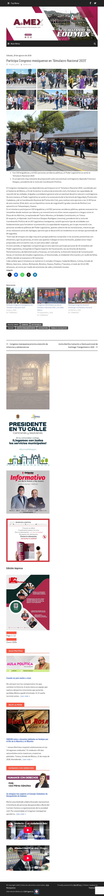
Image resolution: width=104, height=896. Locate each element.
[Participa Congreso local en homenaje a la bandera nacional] (82, 295)
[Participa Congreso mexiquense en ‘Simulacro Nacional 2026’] (20, 295)
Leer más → (25, 696)
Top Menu (15, 3)
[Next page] (13, 633)
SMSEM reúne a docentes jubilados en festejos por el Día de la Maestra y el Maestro (27, 740)
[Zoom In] (13, 639)
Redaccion (27, 64)
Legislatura (43, 328)
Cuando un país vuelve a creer (18, 678)
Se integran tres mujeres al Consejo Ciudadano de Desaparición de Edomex (27, 795)
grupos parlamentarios (26, 328)
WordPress (77, 885)
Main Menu (15, 43)
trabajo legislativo (59, 328)
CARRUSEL (25, 325)
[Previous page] (8, 633)
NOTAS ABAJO (36, 325)
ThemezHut (93, 888)
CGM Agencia (28, 891)
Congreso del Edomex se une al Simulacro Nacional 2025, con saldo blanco (50, 307)
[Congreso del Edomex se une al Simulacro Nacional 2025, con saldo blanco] (51, 295)
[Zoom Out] (8, 639)
